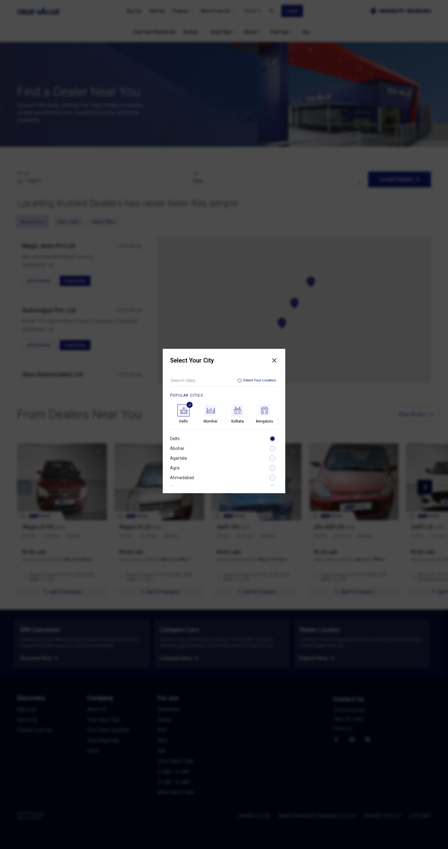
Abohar (177, 448)
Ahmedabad (182, 477)
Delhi (175, 438)
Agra (175, 467)
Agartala (178, 458)
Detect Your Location (259, 380)
